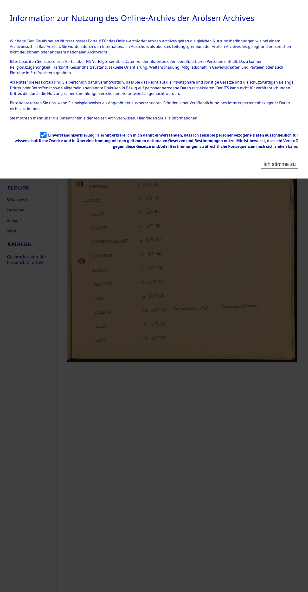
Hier (141, 118)
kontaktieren (30, 102)
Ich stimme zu (279, 164)
